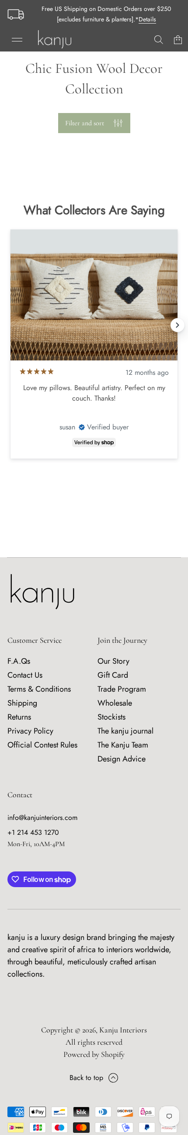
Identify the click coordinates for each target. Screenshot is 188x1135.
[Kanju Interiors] (54, 39)
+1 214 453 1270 (33, 832)
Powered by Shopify (94, 1054)
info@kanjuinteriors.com (42, 818)
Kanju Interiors (123, 1030)
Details (147, 19)
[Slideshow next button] (178, 325)
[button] (158, 39)
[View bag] (178, 39)
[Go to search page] (158, 39)
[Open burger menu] (17, 39)
